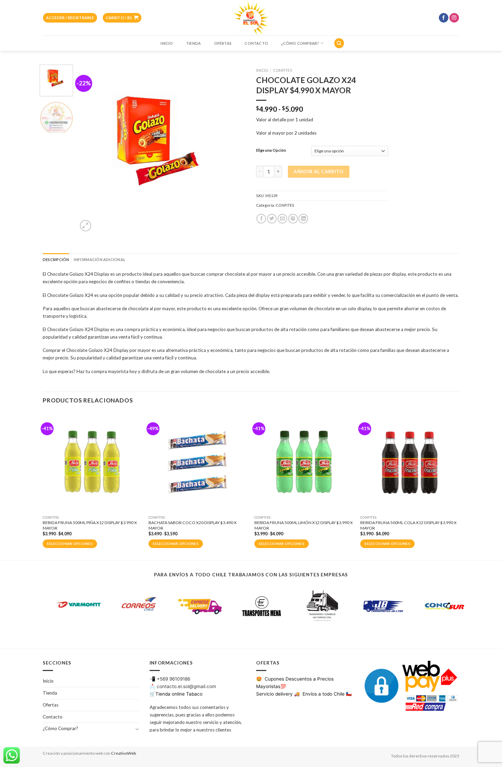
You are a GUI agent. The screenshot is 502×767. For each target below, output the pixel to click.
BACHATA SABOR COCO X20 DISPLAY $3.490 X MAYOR (193, 525)
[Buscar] (339, 43)
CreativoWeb (123, 753)
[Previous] (89, 149)
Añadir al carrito (319, 171)
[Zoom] (85, 225)
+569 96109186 (173, 679)
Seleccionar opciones (70, 544)
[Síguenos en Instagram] (454, 18)
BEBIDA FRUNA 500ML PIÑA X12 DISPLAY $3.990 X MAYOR (90, 525)
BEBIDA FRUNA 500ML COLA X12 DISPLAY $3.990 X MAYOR (408, 525)
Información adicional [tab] (99, 259)
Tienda (193, 43)
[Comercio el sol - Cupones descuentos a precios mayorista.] (251, 18)
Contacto (256, 43)
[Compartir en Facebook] (261, 219)
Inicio (167, 43)
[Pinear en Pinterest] (293, 219)
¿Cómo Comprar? (300, 43)
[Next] (234, 149)
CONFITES (282, 70)
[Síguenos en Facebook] (443, 18)
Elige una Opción (271, 150)
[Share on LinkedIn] (303, 219)
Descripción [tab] (56, 259)
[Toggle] (137, 728)
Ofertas (223, 43)
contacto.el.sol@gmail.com (186, 686)
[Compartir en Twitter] (272, 219)
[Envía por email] (282, 219)
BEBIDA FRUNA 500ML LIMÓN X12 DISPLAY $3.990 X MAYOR (303, 525)
